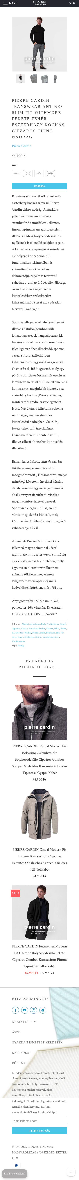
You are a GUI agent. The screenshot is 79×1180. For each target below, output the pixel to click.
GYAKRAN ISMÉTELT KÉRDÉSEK (37, 1042)
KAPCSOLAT (21, 1052)
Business (54, 624)
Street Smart (17, 637)
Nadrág (20, 645)
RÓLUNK (19, 1063)
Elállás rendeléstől (14, 1174)
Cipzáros (16, 628)
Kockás (28, 632)
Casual (63, 624)
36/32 (50, 173)
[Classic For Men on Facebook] (16, 1011)
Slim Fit (60, 632)
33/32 (27, 173)
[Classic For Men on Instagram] (34, 1011)
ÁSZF (16, 1032)
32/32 (16, 173)
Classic (24, 628)
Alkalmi (25, 624)
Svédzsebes (29, 637)
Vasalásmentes (18, 641)
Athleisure (35, 624)
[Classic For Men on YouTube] (25, 1011)
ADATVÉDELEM (24, 1021)
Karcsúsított (18, 632)
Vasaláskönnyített (51, 637)
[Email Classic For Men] (43, 1011)
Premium (50, 632)
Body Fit (45, 624)
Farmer (49, 628)
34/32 (39, 173)
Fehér (56, 628)
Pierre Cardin (21, 146)
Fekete (63, 628)
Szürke (38, 637)
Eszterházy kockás (37, 628)
